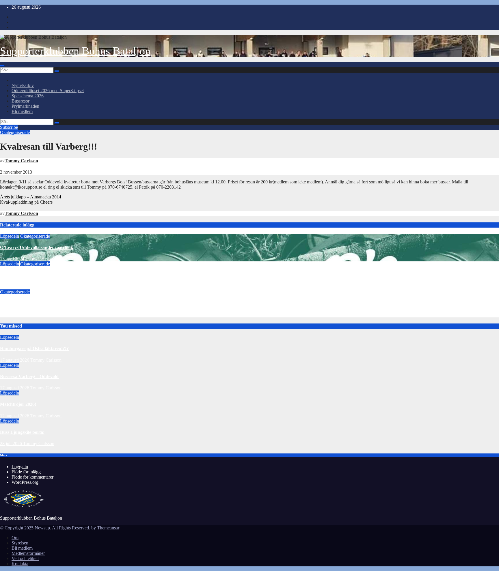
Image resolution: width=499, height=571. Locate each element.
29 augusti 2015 (14, 314)
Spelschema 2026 (28, 95)
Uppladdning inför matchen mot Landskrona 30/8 (49, 303)
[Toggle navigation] (2, 66)
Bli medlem (22, 111)
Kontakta (20, 563)
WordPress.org (25, 482)
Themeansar (108, 527)
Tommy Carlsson (21, 160)
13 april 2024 (12, 258)
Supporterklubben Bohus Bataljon (75, 51)
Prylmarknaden (25, 106)
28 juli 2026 (11, 443)
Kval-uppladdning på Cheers (26, 202)
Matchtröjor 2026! (18, 404)
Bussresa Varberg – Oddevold (29, 376)
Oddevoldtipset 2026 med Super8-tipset (48, 90)
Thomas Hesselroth (43, 258)
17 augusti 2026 (15, 360)
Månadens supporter (20, 275)
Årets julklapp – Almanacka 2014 (30, 196)
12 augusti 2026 (15, 415)
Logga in (20, 466)
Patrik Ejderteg (43, 314)
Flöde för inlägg (26, 471)
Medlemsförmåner (28, 553)
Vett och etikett (25, 558)
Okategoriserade (15, 132)
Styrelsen (20, 542)
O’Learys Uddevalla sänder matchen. (36, 247)
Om (15, 537)
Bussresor (20, 100)
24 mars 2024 (12, 286)
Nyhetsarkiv (23, 85)
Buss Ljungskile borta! (22, 432)
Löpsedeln (9, 236)
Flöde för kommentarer (32, 477)
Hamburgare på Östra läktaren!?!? (34, 348)
